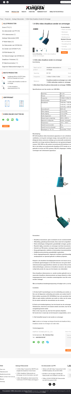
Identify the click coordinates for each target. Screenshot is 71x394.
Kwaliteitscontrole (56, 11)
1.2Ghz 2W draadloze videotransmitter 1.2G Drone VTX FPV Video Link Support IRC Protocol (27, 379)
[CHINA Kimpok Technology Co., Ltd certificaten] (7, 103)
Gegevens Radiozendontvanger (11, 66)
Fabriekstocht (42, 11)
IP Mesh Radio (6, 42)
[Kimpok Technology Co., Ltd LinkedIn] (7, 2)
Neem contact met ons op (7, 376)
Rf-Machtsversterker (8, 63)
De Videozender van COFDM (10, 45)
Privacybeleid (6, 391)
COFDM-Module (7, 52)
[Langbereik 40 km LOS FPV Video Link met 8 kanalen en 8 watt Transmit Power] (4, 77)
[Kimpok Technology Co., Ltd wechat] (13, 119)
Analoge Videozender (18, 19)
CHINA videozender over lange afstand (21, 391)
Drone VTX (5, 27)
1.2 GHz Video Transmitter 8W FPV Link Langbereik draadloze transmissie (27, 369)
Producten (15, 11)
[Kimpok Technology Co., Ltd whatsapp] (9, 119)
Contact (64, 52)
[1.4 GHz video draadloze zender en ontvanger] (4, 82)
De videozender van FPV (9, 31)
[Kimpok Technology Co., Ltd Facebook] (4, 2)
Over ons (32, 11)
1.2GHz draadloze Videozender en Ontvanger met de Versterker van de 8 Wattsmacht (27, 374)
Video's (24, 11)
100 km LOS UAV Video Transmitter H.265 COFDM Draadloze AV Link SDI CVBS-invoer (54, 370)
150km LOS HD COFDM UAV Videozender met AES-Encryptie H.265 (53, 379)
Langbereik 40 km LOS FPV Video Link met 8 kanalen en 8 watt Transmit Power (17, 78)
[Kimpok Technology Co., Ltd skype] (18, 119)
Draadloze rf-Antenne (8, 59)
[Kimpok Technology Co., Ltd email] (4, 119)
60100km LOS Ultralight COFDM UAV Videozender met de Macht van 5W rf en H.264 (53, 375)
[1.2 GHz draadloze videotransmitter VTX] (4, 87)
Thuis (7, 11)
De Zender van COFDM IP (10, 49)
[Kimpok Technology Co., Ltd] (35, 7)
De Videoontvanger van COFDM (11, 56)
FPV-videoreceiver (8, 34)
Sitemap (2, 381)
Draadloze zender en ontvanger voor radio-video (46, 323)
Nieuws (2, 379)
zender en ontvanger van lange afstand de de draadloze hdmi (53, 321)
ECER (44, 392)
